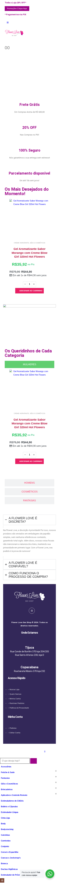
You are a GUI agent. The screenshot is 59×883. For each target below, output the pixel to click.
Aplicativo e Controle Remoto (14, 795)
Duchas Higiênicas (9, 869)
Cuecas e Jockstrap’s (11, 858)
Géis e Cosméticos (37, 243)
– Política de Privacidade (18, 708)
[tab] (29, 364)
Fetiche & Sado (7, 772)
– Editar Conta (14, 733)
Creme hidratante (21, 243)
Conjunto (5, 846)
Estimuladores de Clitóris (12, 801)
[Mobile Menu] (8, 22)
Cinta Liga (5, 818)
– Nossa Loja (13, 689)
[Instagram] (32, 611)
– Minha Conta (14, 699)
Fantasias (5, 778)
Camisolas (6, 841)
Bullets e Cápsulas (9, 806)
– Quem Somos (14, 694)
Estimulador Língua (9, 812)
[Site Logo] (14, 33)
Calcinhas (5, 835)
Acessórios (6, 767)
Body (3, 824)
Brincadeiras (7, 789)
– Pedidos (12, 728)
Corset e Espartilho (9, 852)
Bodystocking (7, 829)
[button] (1, 756)
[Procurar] (33, 761)
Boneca (4, 863)
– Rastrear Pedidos (16, 703)
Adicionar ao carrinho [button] (30, 291)
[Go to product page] (29, 219)
